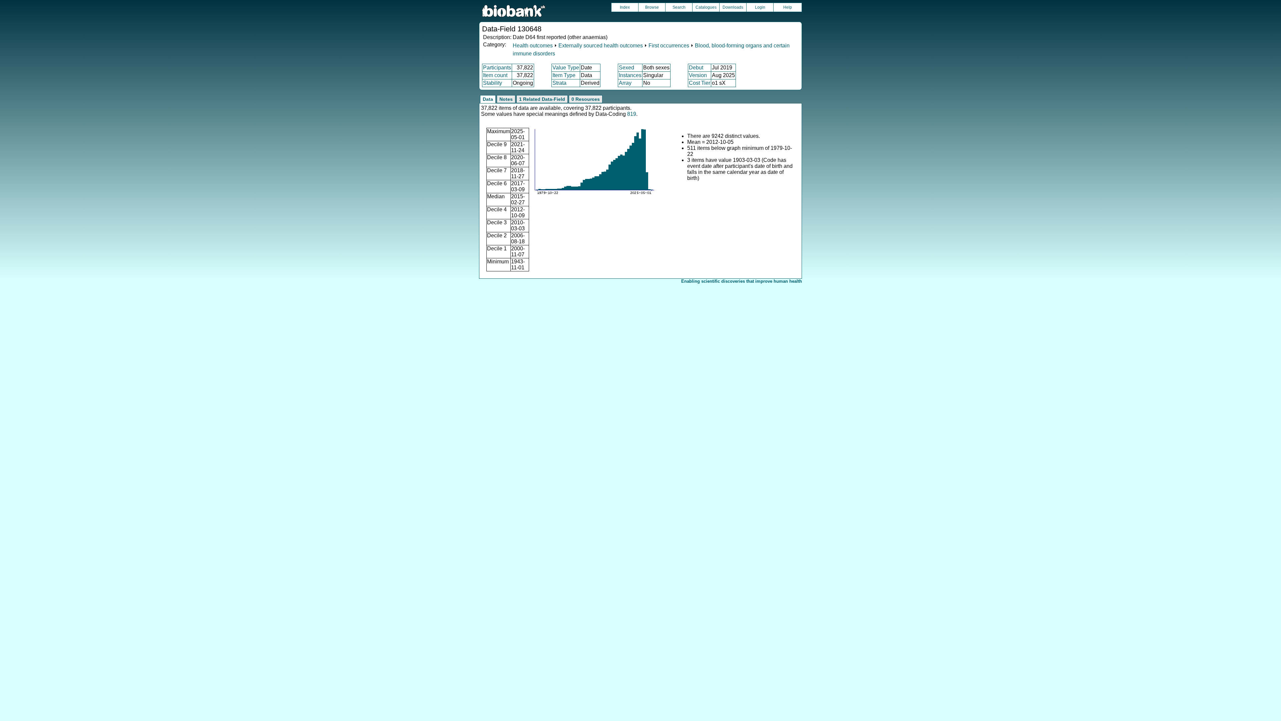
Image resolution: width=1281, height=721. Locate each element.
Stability (492, 83)
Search (679, 7)
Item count (495, 75)
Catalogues (706, 7)
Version (698, 75)
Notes (506, 99)
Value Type (565, 67)
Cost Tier (699, 83)
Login (760, 7)
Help (787, 7)
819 (631, 114)
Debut (696, 67)
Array (625, 83)
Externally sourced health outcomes (600, 45)
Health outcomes (533, 45)
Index (625, 7)
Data (488, 99)
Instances (630, 75)
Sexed (626, 67)
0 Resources (585, 99)
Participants (497, 67)
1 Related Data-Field (542, 99)
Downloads (733, 7)
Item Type (563, 75)
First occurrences (669, 45)
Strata (559, 83)
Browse (652, 7)
